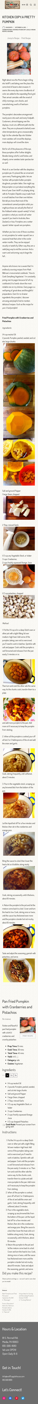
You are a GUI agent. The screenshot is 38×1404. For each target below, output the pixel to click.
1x (7, 1075)
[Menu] (35, 5)
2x (11, 1075)
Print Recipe (26, 38)
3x (15, 1075)
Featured (15, 29)
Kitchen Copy (22, 29)
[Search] (31, 5)
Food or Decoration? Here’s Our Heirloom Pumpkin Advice (8, 1306)
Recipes (4, 31)
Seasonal (10, 31)
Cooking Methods (7, 29)
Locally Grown (30, 29)
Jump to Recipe (13, 38)
